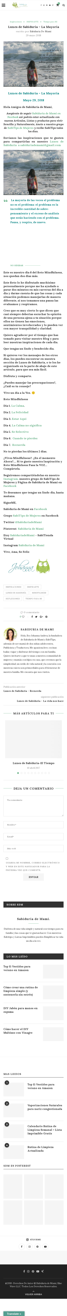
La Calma (17, 405)
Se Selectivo (20, 431)
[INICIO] (33, 1213)
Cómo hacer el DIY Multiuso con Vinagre (17, 1030)
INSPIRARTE (32, 22)
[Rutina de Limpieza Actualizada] (13, 1152)
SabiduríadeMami (22, 535)
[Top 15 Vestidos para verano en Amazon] (53, 971)
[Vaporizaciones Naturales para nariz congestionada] (13, 1110)
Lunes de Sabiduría (16, 593)
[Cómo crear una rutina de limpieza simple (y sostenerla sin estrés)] (53, 992)
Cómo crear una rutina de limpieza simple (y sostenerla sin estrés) (20, 991)
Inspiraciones (16, 22)
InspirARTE (33, 587)
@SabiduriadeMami (28, 522)
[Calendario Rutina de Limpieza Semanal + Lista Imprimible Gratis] (13, 1131)
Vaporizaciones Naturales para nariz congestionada (44, 1107)
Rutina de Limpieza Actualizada (40, 1148)
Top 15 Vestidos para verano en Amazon (16, 968)
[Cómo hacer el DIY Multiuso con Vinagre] (53, 1034)
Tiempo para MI (50, 22)
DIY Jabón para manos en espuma (20, 1010)
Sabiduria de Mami (40, 31)
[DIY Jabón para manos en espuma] (53, 1013)
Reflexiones (13, 598)
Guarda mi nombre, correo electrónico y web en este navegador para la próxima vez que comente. (33, 866)
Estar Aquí (18, 418)
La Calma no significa (27, 425)
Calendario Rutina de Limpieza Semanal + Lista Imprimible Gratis (44, 1130)
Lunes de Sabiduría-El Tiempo (33, 763)
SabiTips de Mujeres (21, 128)
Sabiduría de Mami (31, 528)
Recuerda (18, 445)
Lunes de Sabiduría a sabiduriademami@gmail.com (33, 143)
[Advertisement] (37, 243)
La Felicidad (20, 412)
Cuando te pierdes (25, 438)
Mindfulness (39, 593)
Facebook (10, 486)
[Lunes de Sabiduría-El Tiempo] (33, 739)
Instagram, (11, 479)
